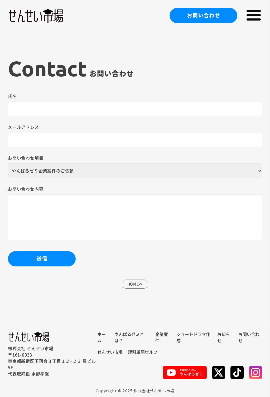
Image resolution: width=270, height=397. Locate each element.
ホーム (101, 337)
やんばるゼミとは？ (129, 337)
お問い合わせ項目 (25, 158)
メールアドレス (23, 127)
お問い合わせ (203, 15)
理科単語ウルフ (142, 352)
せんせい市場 (110, 352)
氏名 (12, 96)
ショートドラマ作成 (193, 337)
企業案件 (161, 337)
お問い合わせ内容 (25, 189)
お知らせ (223, 337)
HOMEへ (135, 284)
